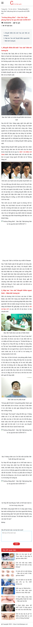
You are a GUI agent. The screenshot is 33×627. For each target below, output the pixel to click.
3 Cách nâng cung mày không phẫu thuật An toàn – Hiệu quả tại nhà (24, 599)
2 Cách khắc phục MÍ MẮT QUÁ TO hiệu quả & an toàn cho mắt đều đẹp (24, 607)
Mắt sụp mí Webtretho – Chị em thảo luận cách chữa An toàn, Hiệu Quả (24, 590)
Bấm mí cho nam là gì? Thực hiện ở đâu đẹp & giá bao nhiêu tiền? (24, 556)
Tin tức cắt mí (12, 9)
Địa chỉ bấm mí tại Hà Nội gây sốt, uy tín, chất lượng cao (24, 582)
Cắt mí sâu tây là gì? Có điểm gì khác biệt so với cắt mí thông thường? (24, 616)
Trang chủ (4, 9)
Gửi (16, 544)
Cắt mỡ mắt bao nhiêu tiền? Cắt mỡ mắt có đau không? (24, 565)
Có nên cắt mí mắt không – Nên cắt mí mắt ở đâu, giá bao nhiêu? (24, 573)
